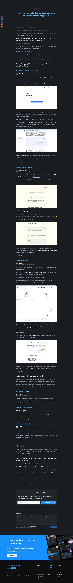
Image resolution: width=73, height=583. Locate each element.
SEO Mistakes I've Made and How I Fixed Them (27, 70)
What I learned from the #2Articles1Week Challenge (28, 442)
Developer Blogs (40, 576)
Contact (12, 575)
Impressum (17, 575)
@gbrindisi (30, 171)
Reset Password (50, 572)
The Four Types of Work (29, 337)
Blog (38, 569)
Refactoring (47, 267)
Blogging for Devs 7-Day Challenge (44, 33)
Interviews (39, 572)
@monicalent (49, 481)
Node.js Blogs (59, 569)
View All (58, 576)
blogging (36, 8)
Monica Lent (31, 20)
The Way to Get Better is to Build (24, 407)
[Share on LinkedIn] (2, 22)
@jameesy (27, 411)
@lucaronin (32, 264)
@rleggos (26, 427)
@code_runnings (26, 446)
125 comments (21, 157)
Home (8, 575)
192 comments (36, 176)
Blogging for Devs (36, 5)
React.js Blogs (59, 574)
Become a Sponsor (25, 575)
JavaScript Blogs (60, 567)
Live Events (49, 569)
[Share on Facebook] (2, 17)
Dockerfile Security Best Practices (24, 167)
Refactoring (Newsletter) (22, 260)
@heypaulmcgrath (28, 395)
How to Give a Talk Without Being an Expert (26, 423)
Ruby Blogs (59, 572)
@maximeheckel (32, 74)
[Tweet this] (2, 19)
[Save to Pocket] (2, 24)
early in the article (20, 124)
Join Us (48, 567)
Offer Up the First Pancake (22, 391)
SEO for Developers (40, 574)
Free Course (39, 567)
